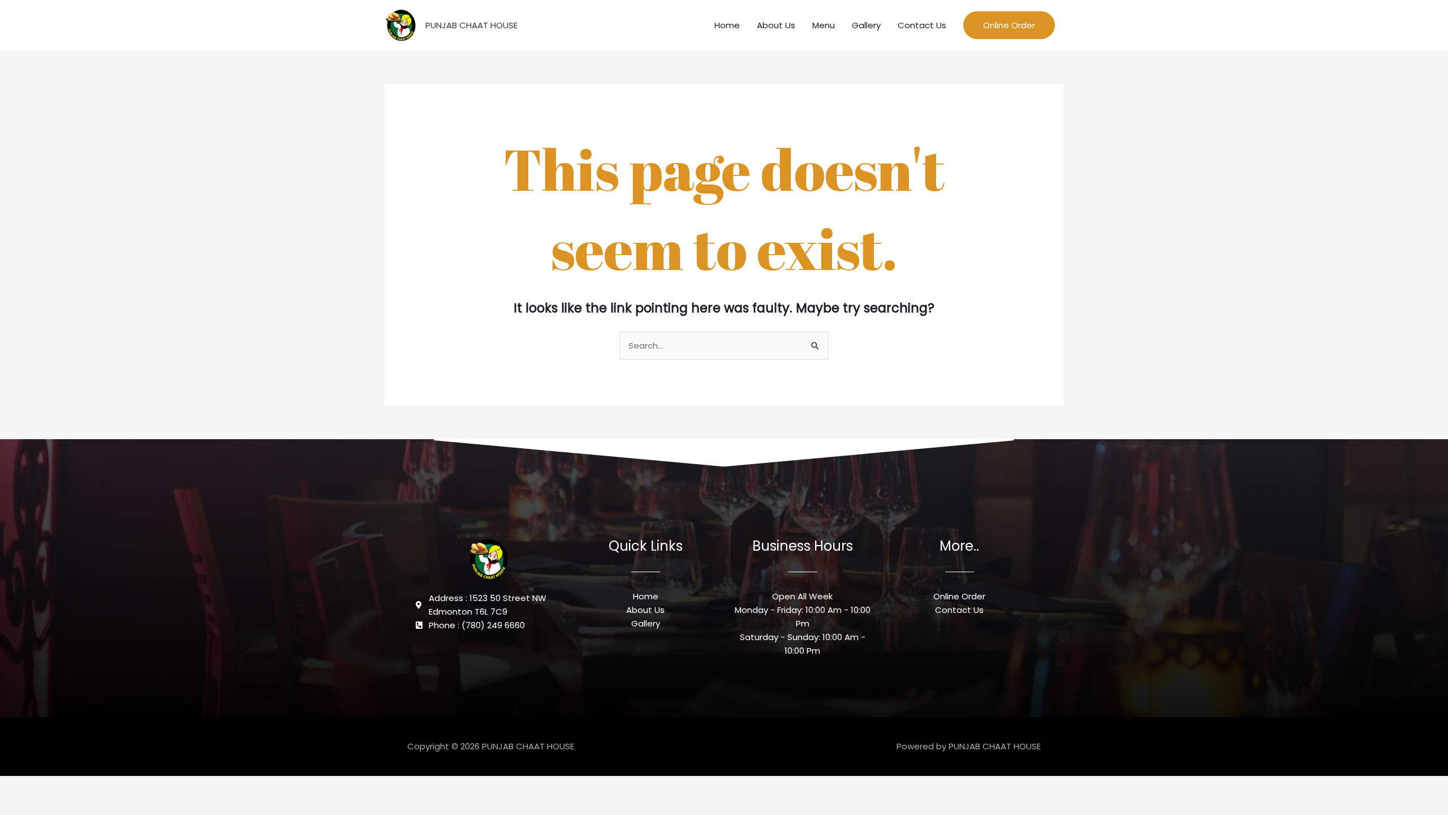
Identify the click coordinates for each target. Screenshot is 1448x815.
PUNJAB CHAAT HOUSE (471, 25)
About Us (776, 25)
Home (727, 25)
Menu (823, 25)
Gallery (866, 25)
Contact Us (922, 25)
